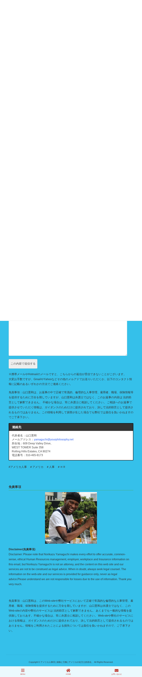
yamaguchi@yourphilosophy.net (53, 439)
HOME (68, 674)
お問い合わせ (116, 674)
